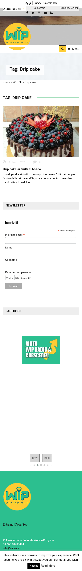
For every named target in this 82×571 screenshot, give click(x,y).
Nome (8, 247)
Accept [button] (34, 565)
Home (6, 82)
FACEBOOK (14, 311)
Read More (48, 565)
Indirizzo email (15, 235)
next (47, 457)
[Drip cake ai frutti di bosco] (41, 131)
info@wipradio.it (13, 548)
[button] (17, 36)
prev (35, 457)
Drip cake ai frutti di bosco (22, 169)
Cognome (11, 259)
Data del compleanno (18, 272)
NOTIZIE (17, 82)
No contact (32, 8)
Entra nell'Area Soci (15, 524)
